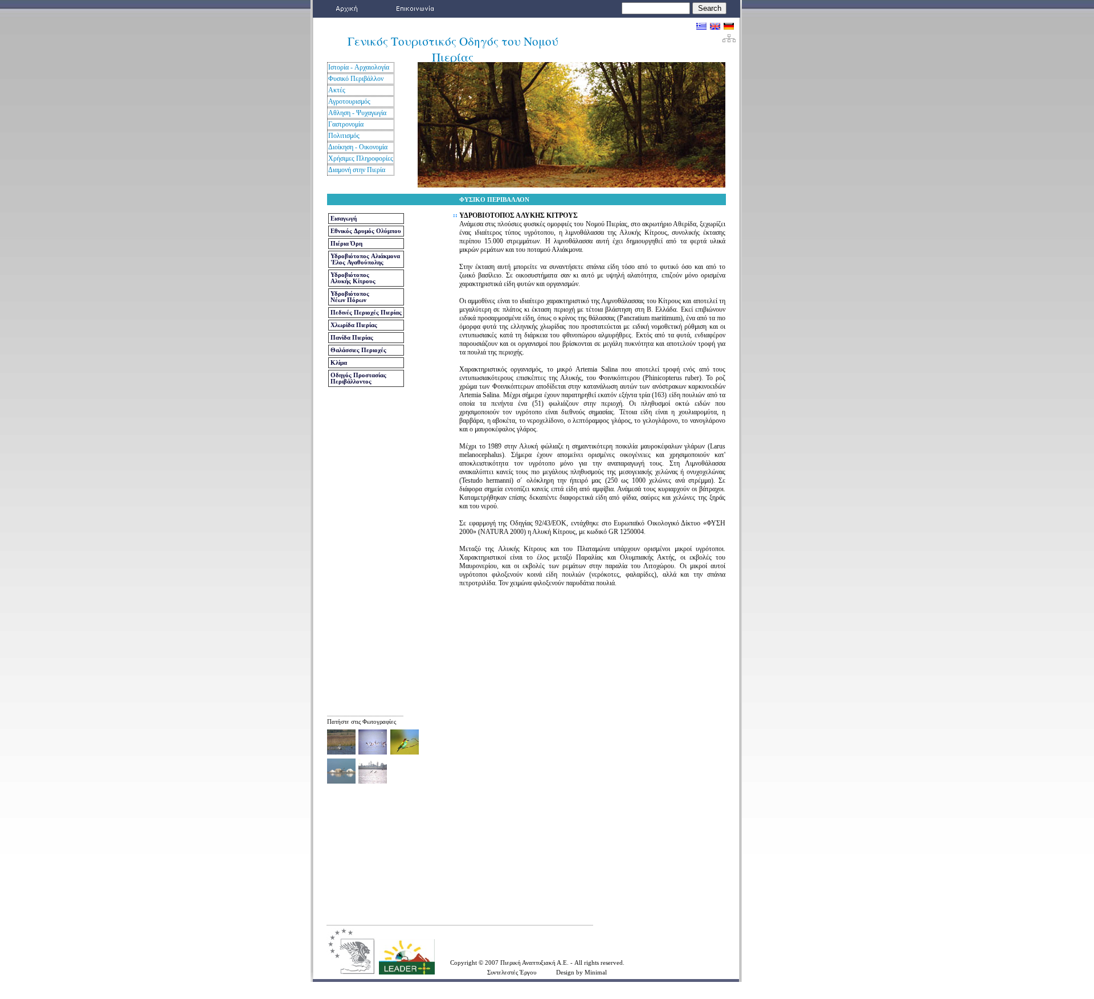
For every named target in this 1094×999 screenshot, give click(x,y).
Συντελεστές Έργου (511, 972)
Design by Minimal (581, 972)
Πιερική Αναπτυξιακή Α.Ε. (535, 962)
